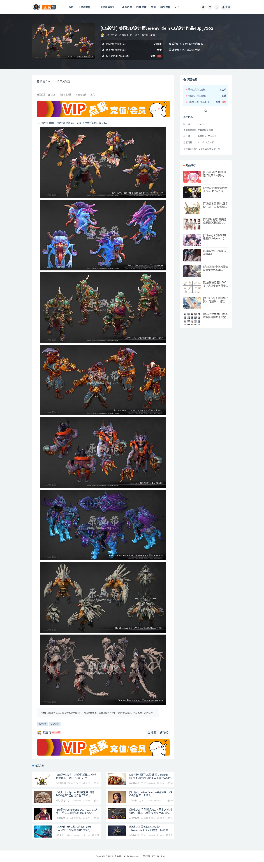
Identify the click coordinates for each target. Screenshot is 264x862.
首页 (70, 7)
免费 (153, 7)
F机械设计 (60, 818)
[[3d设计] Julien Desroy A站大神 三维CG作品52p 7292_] (117, 801)
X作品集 (133, 801)
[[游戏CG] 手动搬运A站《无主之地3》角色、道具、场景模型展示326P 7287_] (117, 813)
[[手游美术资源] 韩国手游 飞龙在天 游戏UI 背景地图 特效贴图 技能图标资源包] (192, 211)
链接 (165, 732)
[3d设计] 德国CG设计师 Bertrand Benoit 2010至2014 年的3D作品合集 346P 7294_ (149, 778)
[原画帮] (103, 35)
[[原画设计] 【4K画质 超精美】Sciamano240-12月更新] (192, 258)
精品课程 (165, 7)
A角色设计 (134, 818)
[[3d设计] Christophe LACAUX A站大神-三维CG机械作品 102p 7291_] (43, 815)
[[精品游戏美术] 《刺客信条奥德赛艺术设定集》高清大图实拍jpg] (192, 321)
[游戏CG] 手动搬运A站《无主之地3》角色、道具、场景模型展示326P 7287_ (150, 813)
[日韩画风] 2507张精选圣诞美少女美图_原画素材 (215, 175)
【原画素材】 (65, 95)
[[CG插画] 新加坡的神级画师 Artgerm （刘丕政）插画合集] (192, 243)
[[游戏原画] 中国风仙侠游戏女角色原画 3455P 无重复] (192, 274)
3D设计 (55, 724)
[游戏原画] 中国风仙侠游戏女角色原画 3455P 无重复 (215, 270)
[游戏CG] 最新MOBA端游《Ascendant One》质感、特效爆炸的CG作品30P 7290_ (150, 830)
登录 (227, 7)
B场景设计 (134, 783)
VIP (177, 7)
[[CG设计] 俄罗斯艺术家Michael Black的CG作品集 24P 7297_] (43, 831)
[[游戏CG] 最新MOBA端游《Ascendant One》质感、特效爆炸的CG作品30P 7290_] (117, 830)
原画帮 (51, 732)
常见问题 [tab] (65, 81)
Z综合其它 (60, 801)
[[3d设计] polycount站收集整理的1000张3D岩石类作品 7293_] (43, 800)
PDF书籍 (141, 7)
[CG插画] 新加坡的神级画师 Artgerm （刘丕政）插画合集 (214, 238)
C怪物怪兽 (112, 35)
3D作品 (42, 724)
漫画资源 (127, 7)
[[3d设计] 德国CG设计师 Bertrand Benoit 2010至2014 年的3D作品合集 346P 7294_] (117, 782)
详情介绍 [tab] (45, 81)
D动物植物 (61, 783)
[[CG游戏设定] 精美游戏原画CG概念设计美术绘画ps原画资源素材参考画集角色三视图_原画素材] (192, 224)
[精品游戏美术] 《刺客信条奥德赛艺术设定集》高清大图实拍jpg (215, 317)
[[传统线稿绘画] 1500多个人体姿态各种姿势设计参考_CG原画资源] (192, 289)
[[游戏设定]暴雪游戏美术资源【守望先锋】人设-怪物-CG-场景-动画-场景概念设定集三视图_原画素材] (192, 192)
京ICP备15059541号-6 (154, 856)
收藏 (153, 732)
